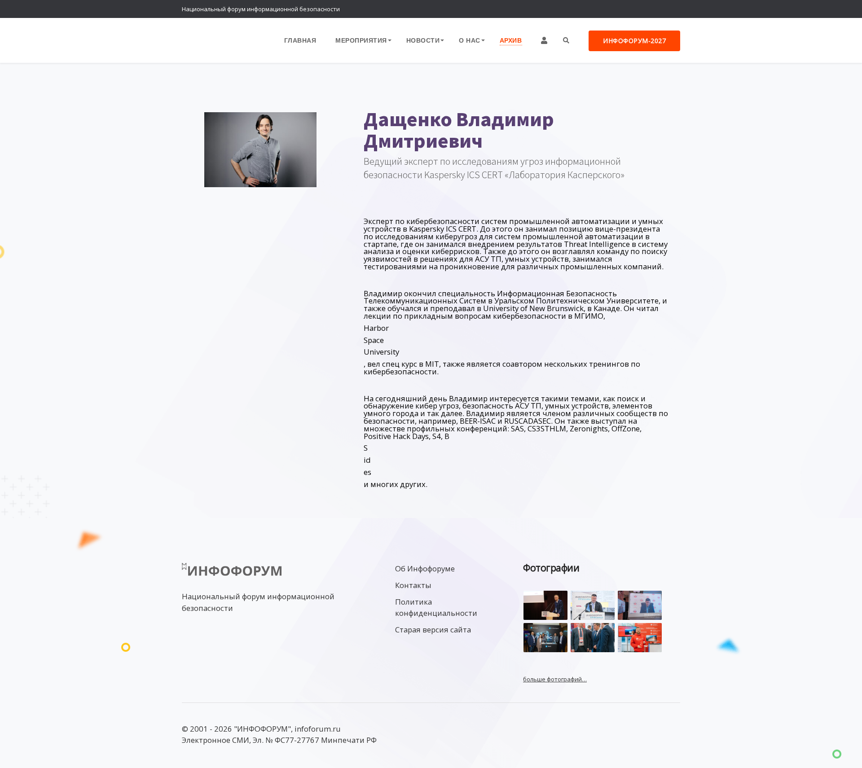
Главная (300, 40)
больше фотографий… (555, 679)
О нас (469, 40)
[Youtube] (671, 9)
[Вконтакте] (653, 9)
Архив (511, 40)
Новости (423, 40)
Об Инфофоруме (425, 568)
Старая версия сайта (433, 629)
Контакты (413, 585)
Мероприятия (361, 40)
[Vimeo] (635, 9)
